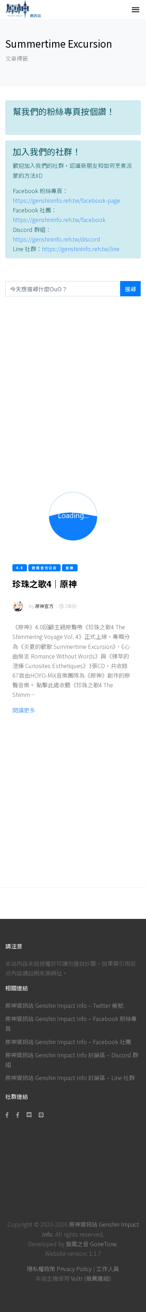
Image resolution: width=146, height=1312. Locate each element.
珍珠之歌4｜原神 (44, 583)
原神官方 (44, 606)
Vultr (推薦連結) (91, 1278)
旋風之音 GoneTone (91, 1243)
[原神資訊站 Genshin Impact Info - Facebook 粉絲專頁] (8, 1114)
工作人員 (107, 1268)
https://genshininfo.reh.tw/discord (56, 239)
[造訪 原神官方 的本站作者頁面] (17, 611)
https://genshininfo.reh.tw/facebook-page (66, 200)
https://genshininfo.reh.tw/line (80, 248)
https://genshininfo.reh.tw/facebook (59, 219)
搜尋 (130, 289)
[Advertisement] (73, 386)
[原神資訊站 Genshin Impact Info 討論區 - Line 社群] (41, 1114)
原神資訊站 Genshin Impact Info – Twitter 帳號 (64, 1005)
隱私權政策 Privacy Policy (59, 1268)
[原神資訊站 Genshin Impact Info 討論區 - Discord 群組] (29, 1114)
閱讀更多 (23, 710)
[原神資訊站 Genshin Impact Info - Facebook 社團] (17, 1114)
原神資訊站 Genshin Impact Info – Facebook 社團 (68, 1041)
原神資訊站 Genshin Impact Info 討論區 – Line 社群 (70, 1077)
